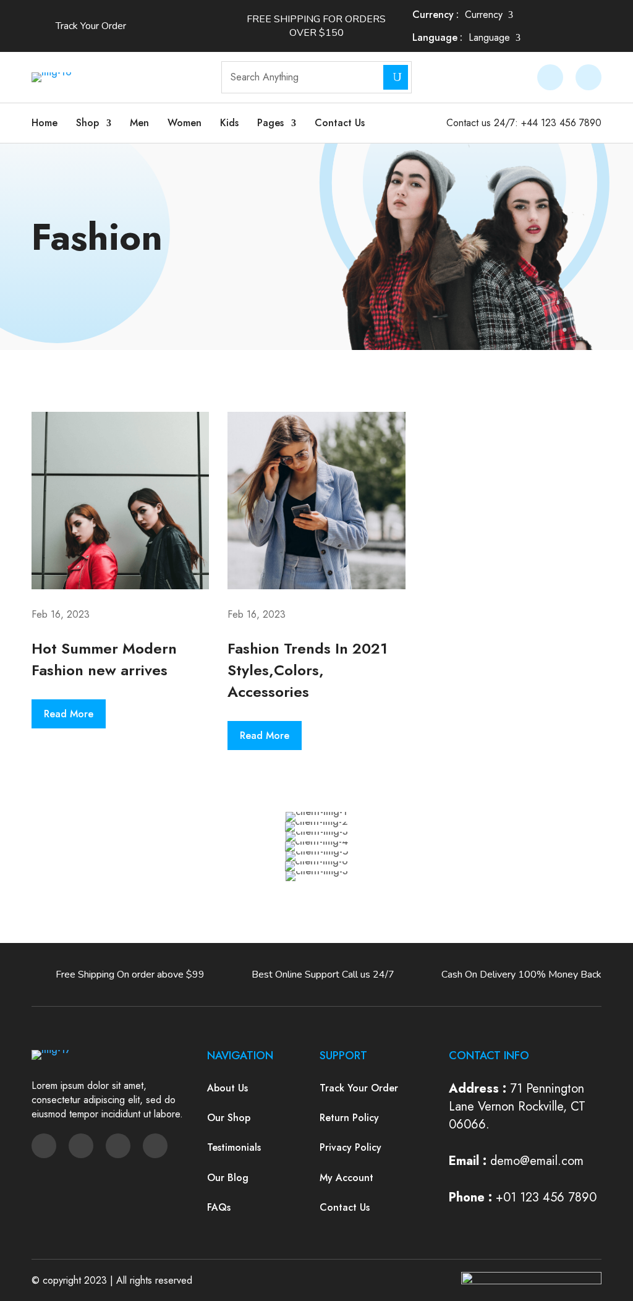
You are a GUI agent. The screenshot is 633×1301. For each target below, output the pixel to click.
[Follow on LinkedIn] (155, 1145)
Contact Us (340, 123)
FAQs (219, 1207)
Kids (229, 123)
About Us (227, 1088)
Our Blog (228, 1178)
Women (185, 123)
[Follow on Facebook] (44, 1145)
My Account (346, 1178)
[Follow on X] (81, 1145)
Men (139, 123)
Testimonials (234, 1147)
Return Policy (349, 1118)
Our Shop (228, 1118)
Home (44, 123)
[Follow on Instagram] (118, 1145)
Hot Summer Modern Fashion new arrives (104, 659)
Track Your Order (359, 1088)
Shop (87, 123)
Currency (433, 14)
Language (434, 37)
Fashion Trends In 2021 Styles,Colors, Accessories (307, 670)
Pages (270, 123)
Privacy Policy (350, 1147)
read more (68, 714)
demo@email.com (537, 1161)
